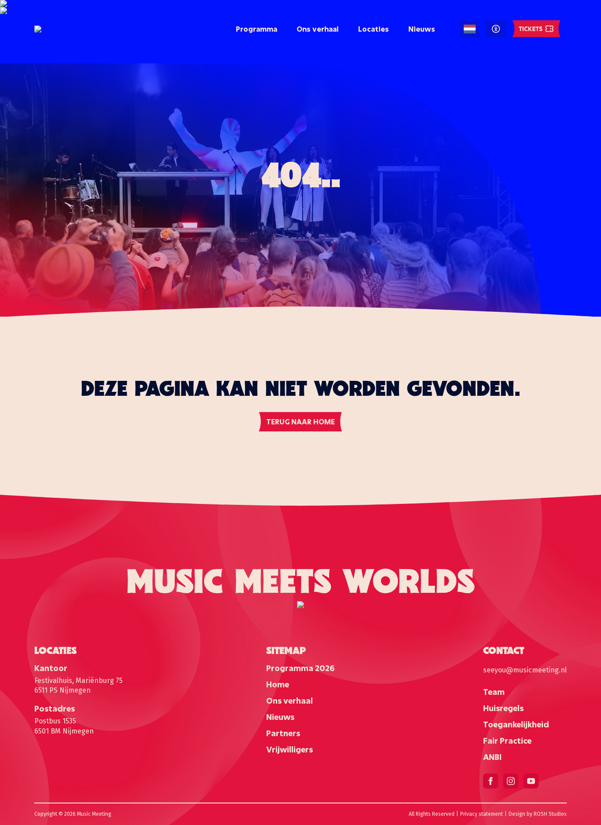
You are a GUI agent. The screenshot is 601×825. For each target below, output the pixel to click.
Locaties (373, 28)
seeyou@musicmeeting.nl (525, 670)
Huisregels (503, 708)
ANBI (492, 757)
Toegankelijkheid (516, 724)
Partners (283, 733)
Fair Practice (507, 740)
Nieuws (421, 28)
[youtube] (531, 781)
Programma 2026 (300, 668)
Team (494, 691)
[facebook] (490, 781)
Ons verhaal (318, 28)
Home (277, 684)
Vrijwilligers (289, 749)
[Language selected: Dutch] (470, 29)
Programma (256, 28)
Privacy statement (481, 814)
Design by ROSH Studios (538, 814)
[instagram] (510, 781)
